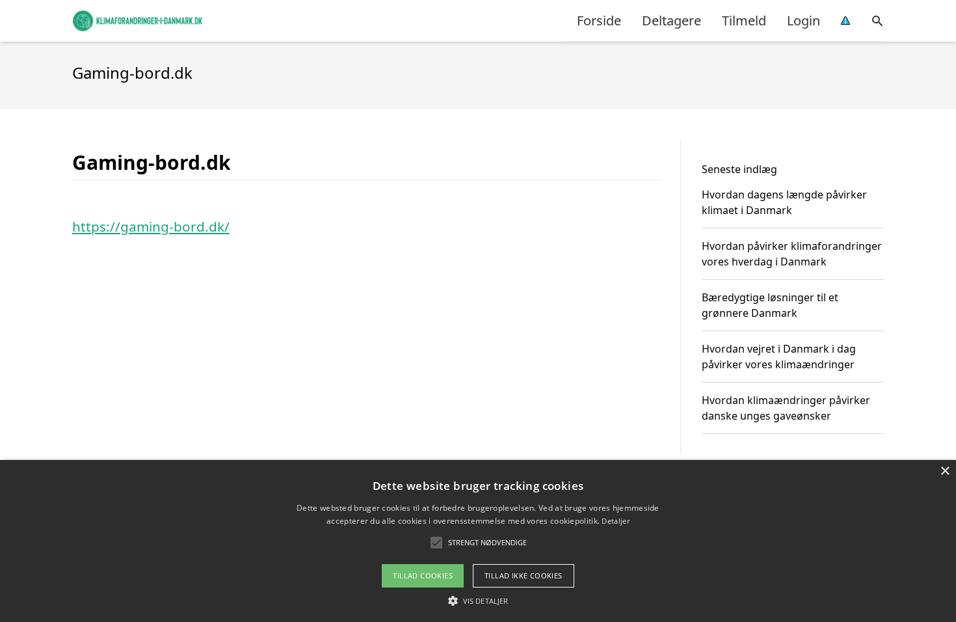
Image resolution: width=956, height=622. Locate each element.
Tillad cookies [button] (423, 575)
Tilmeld (744, 20)
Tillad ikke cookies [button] (524, 575)
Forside (599, 20)
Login (803, 20)
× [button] (944, 471)
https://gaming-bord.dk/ (151, 226)
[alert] (478, 541)
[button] (478, 600)
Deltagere (671, 20)
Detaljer (615, 521)
